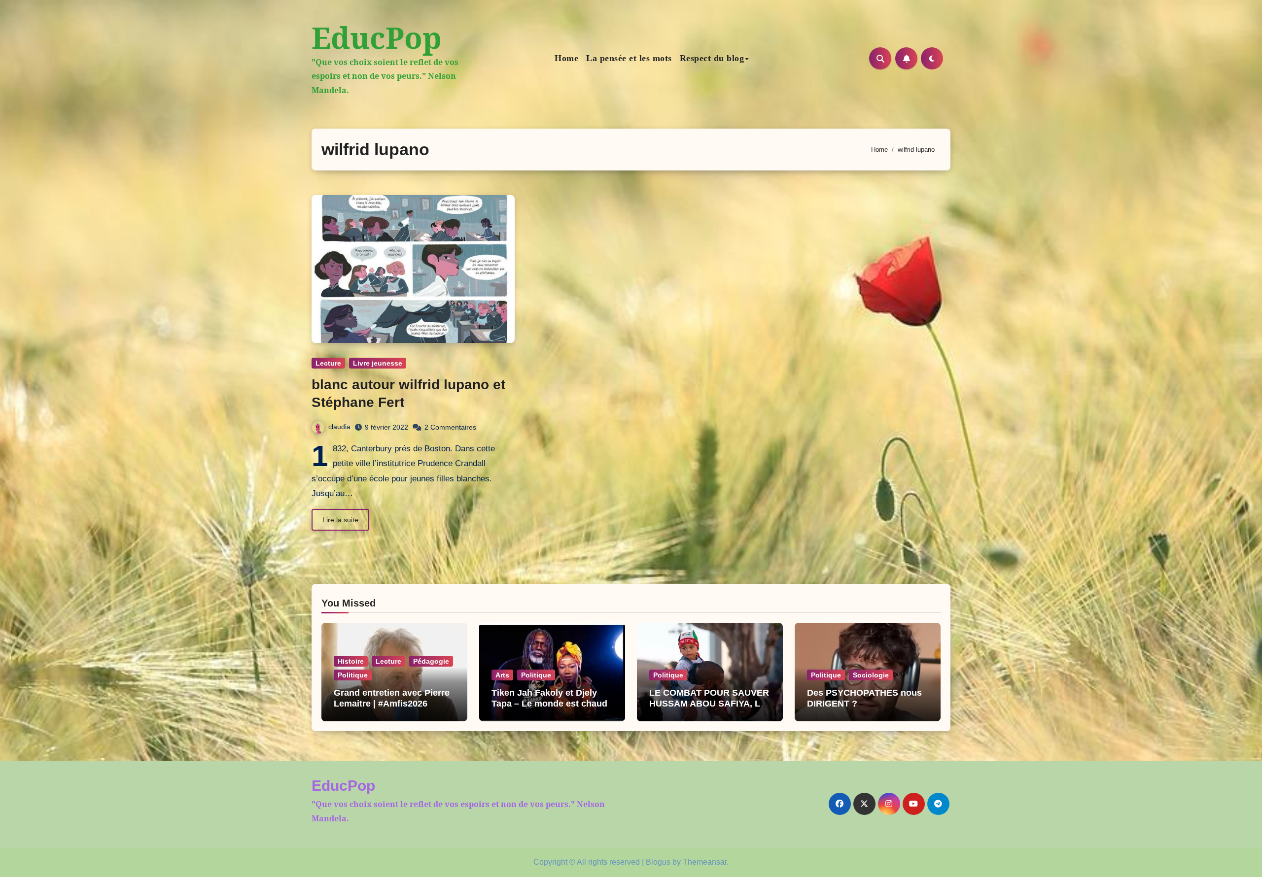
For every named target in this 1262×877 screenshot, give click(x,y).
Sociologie (871, 675)
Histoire (351, 661)
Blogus (658, 862)
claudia (339, 427)
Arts (502, 675)
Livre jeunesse (377, 363)
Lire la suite (340, 520)
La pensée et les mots (629, 58)
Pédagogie (431, 661)
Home (566, 58)
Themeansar (705, 862)
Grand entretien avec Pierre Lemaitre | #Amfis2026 (392, 698)
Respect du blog (712, 58)
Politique (353, 675)
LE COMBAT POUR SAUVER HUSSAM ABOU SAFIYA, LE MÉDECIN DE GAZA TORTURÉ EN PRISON (709, 709)
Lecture (328, 363)
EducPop (377, 37)
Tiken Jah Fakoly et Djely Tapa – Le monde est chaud (549, 698)
